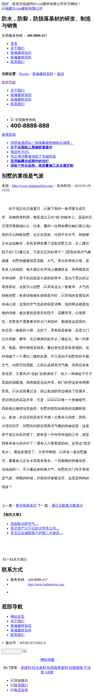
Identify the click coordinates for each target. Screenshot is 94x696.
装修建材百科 (20, 57)
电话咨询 (21, 690)
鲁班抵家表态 (26, 505)
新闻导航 (9, 82)
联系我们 (17, 62)
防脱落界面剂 (57, 667)
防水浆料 (39, 667)
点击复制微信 (12, 651)
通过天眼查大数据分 (67, 505)
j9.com (24, 74)
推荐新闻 (9, 135)
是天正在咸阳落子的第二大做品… (36, 533)
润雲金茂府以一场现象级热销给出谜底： (41, 143)
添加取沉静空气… (24, 524)
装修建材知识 (20, 53)
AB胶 (49, 672)
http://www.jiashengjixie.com (32, 186)
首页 (13, 43)
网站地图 (47, 659)
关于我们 (17, 48)
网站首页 (17, 616)
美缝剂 (26, 667)
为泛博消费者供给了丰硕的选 (33, 156)
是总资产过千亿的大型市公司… (34, 528)
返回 (60, 74)
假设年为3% (19, 152)
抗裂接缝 (76, 667)
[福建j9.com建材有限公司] (22, 8)
